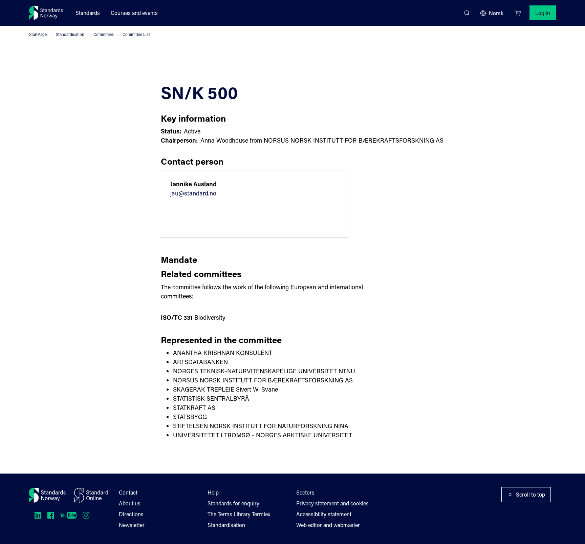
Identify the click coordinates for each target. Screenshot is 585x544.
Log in (542, 12)
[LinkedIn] (38, 515)
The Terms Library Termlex (239, 514)
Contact (128, 492)
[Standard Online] (91, 495)
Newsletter (132, 524)
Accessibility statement (323, 514)
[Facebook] (51, 515)
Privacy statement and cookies (332, 503)
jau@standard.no (193, 193)
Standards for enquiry (233, 503)
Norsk (496, 13)
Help (213, 492)
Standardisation (70, 34)
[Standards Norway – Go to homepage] (46, 12)
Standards (87, 12)
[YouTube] (68, 515)
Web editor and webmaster (328, 524)
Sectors (305, 492)
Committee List (136, 34)
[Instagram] (86, 515)
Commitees (103, 34)
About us (129, 503)
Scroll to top (530, 494)
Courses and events (134, 12)
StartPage (38, 34)
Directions (131, 514)
